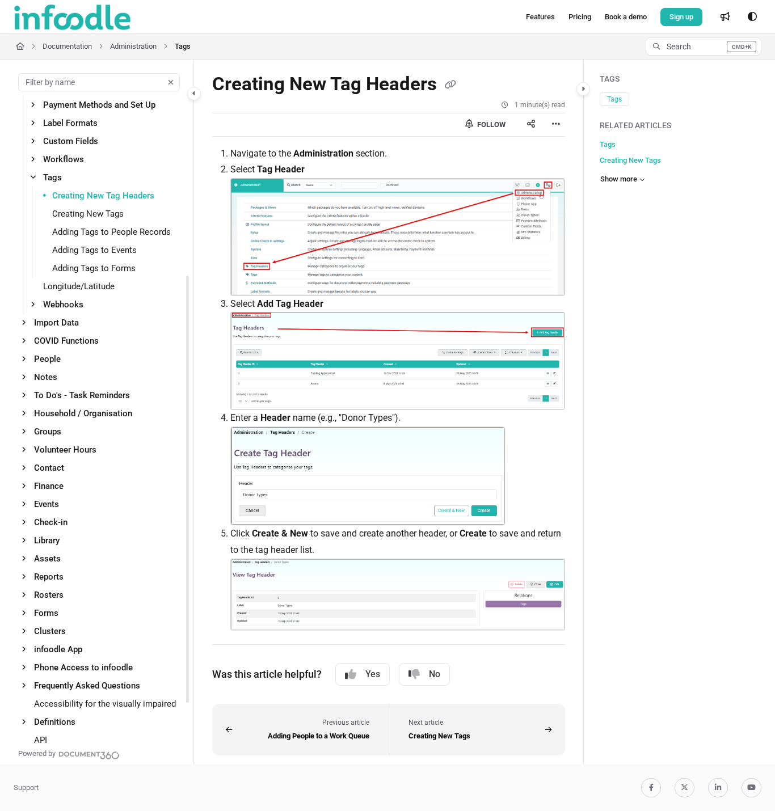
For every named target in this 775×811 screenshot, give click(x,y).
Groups (47, 431)
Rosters (49, 595)
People (47, 359)
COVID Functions (66, 341)
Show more (618, 179)
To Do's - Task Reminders (82, 395)
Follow (490, 124)
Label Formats (70, 123)
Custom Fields (70, 141)
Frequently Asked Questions (87, 686)
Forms (46, 613)
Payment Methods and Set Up (99, 105)
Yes (372, 674)
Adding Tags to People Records (111, 232)
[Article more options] (556, 125)
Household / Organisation (83, 413)
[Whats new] (725, 17)
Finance (49, 486)
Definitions (54, 722)
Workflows (63, 159)
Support (26, 787)
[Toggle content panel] (583, 89)
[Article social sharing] (531, 125)
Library (47, 540)
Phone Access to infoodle (83, 667)
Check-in (51, 522)
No (434, 674)
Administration (133, 46)
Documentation (67, 46)
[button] (703, 46)
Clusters (50, 631)
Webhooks (63, 304)
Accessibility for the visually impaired (105, 704)
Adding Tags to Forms (94, 268)
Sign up (681, 16)
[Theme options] (752, 17)
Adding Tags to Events (94, 250)
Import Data (56, 323)
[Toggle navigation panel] (194, 93)
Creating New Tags (88, 214)
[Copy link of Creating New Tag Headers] (450, 85)
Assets (47, 559)
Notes (45, 377)
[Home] (72, 17)
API (40, 740)
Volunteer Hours (65, 450)
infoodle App (58, 649)
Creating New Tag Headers (103, 196)
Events (46, 504)
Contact (49, 468)
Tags (183, 46)
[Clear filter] (171, 82)
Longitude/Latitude (79, 286)
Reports (49, 577)
